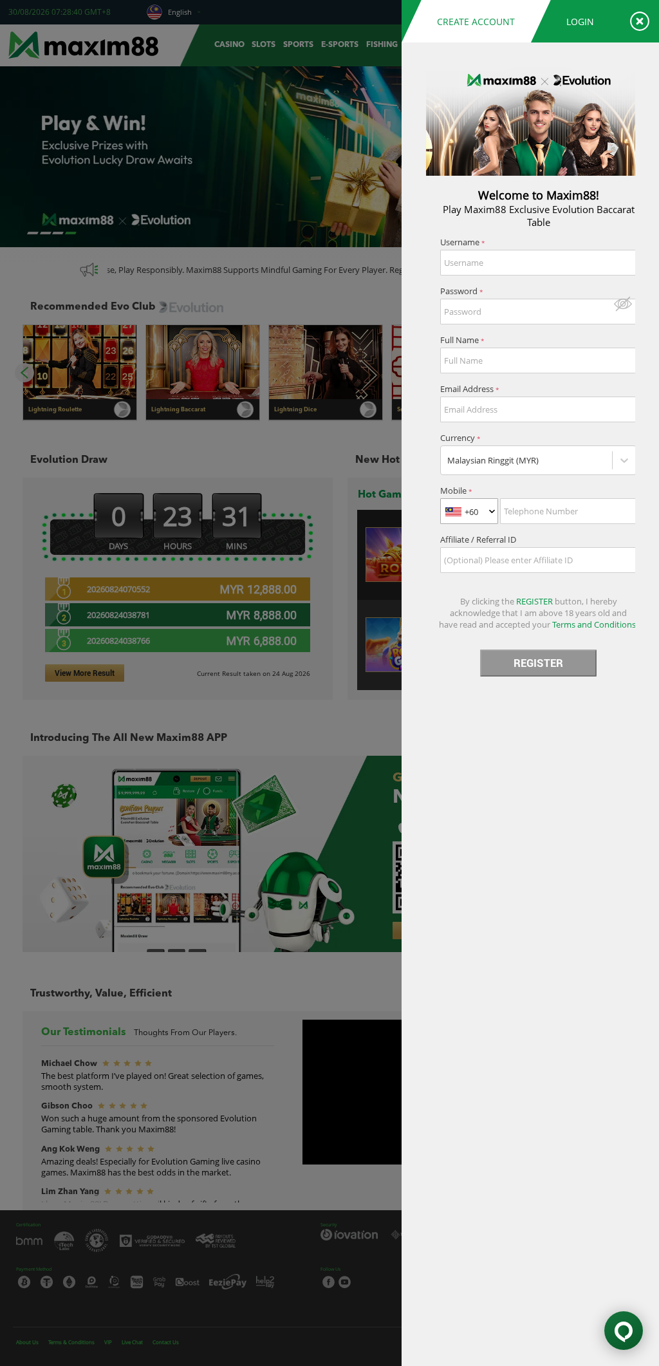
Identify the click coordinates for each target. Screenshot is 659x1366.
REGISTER (538, 663)
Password (461, 291)
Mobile (456, 490)
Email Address (469, 389)
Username (462, 242)
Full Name (462, 340)
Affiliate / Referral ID (478, 539)
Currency (460, 438)
